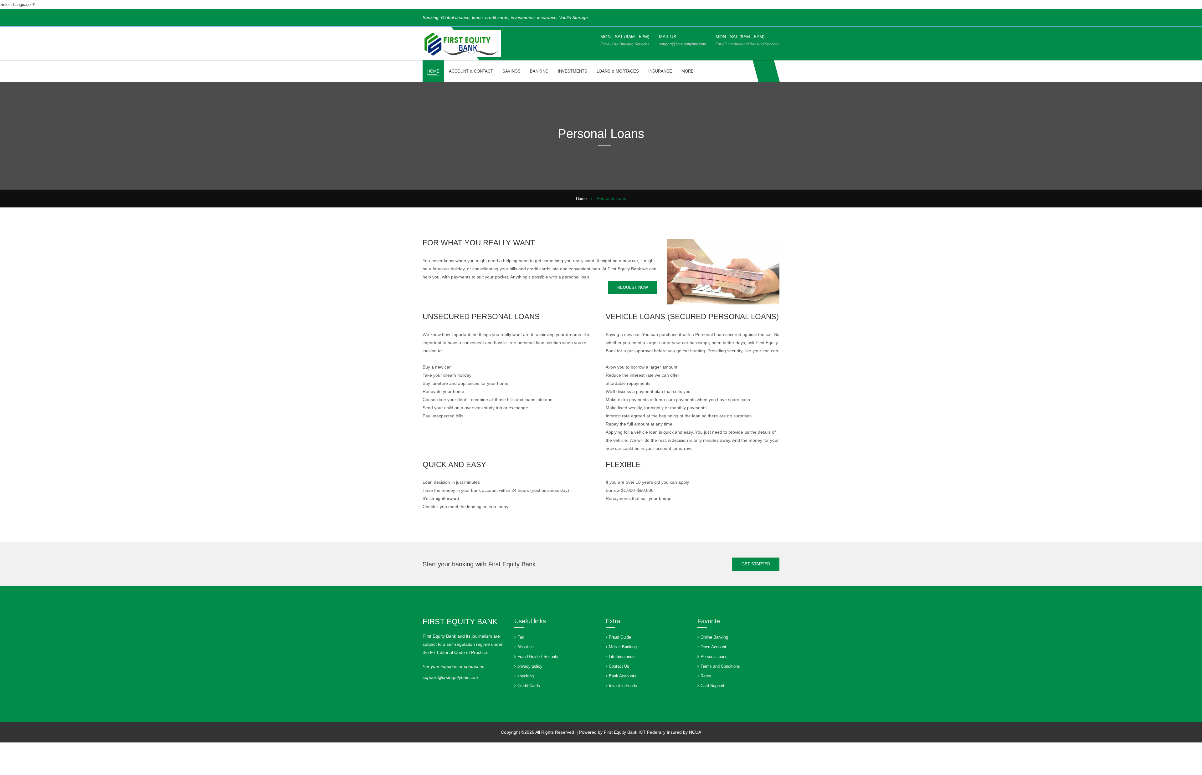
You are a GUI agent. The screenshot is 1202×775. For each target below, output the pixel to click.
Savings (511, 71)
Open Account (713, 647)
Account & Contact (471, 71)
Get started (756, 564)
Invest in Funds (623, 685)
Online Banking (714, 637)
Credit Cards (528, 685)
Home (433, 71)
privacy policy (529, 666)
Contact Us (619, 666)
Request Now (632, 287)
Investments (572, 71)
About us (525, 647)
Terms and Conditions (720, 666)
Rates (706, 676)
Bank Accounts (622, 676)
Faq (520, 637)
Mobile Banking (623, 647)
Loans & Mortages (618, 71)
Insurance (660, 71)
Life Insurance (621, 656)
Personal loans (714, 656)
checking (525, 676)
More (687, 71)
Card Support (712, 685)
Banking (539, 71)
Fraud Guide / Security (537, 656)
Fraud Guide (620, 637)
